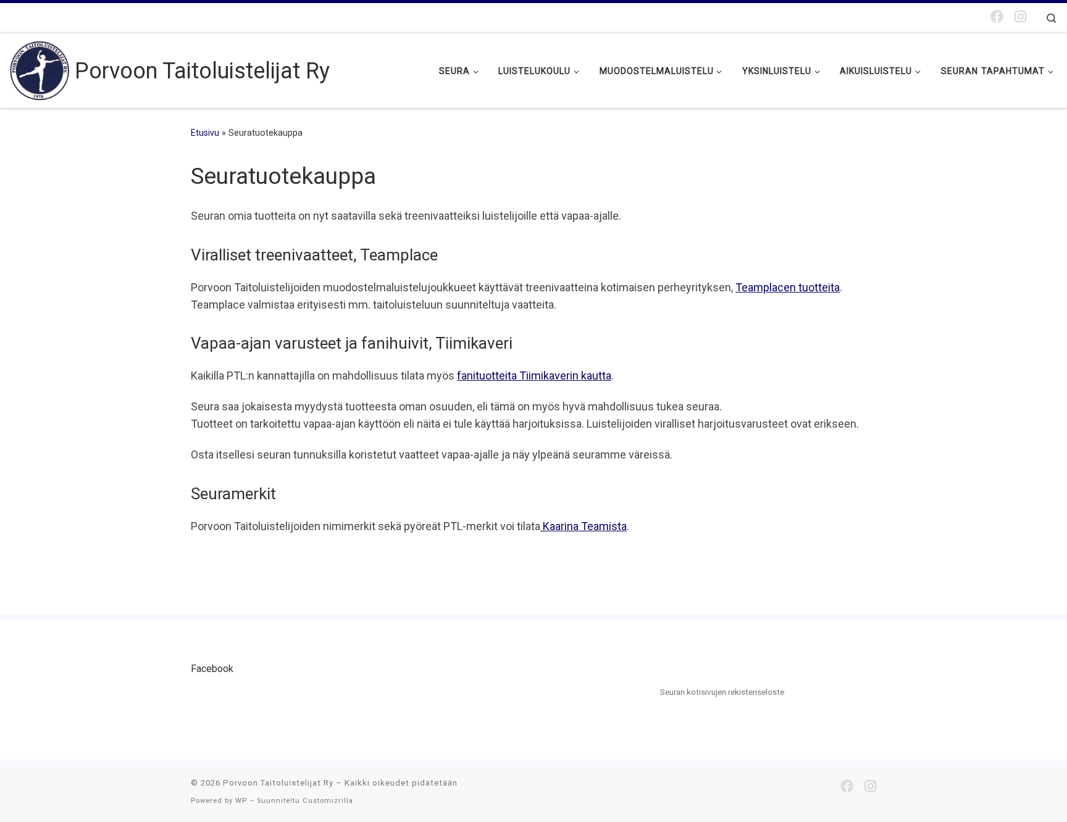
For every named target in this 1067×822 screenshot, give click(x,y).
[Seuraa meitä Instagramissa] (1020, 17)
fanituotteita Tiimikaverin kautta (534, 375)
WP (241, 801)
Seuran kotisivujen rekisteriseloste (722, 692)
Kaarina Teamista (583, 526)
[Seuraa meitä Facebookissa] (997, 17)
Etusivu (205, 133)
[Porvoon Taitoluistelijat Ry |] (39, 69)
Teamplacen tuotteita (787, 287)
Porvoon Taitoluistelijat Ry (278, 782)
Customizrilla (328, 801)
